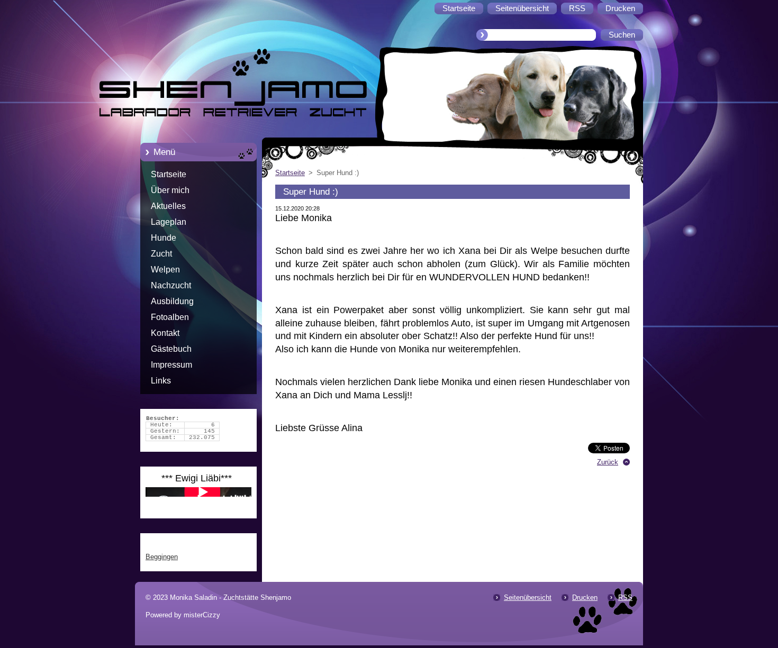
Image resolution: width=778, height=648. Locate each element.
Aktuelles (168, 206)
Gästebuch (171, 348)
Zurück (607, 462)
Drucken (585, 597)
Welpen (165, 269)
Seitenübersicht (527, 597)
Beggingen (162, 557)
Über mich (170, 190)
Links (161, 380)
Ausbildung (172, 301)
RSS (625, 597)
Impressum (171, 364)
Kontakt (165, 332)
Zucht (161, 253)
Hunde (163, 237)
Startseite (168, 174)
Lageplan (168, 221)
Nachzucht (171, 285)
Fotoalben (170, 317)
